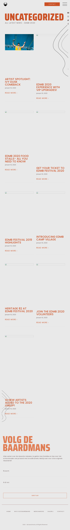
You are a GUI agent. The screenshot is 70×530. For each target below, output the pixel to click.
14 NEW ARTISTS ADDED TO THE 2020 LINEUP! (18, 402)
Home (9, 511)
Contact (60, 511)
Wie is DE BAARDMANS (22, 511)
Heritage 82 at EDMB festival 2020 (19, 310)
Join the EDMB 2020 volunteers (50, 313)
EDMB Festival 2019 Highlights (18, 241)
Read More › (11, 93)
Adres (6, 482)
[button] (52, 4)
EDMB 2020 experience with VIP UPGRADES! (48, 87)
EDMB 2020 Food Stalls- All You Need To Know (17, 158)
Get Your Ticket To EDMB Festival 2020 (50, 169)
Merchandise (39, 511)
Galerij (50, 511)
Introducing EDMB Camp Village (50, 238)
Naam (6, 471)
